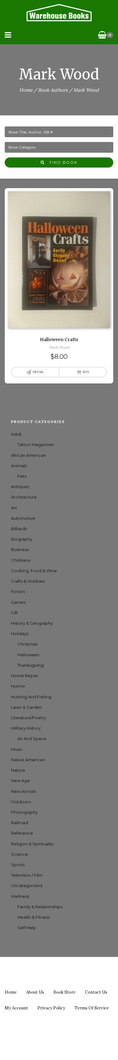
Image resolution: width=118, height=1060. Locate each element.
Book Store (64, 992)
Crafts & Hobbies (28, 581)
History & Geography (32, 623)
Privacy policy (51, 1008)
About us (35, 992)
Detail (38, 372)
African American (28, 455)
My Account (16, 1008)
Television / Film (26, 875)
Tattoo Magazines (35, 444)
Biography (21, 539)
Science (19, 854)
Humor (18, 686)
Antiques (20, 486)
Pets (21, 476)
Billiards (19, 528)
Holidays (19, 633)
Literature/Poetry (28, 717)
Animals (19, 465)
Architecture (24, 496)
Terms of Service (92, 1008)
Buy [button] (86, 372)
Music (17, 749)
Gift (14, 612)
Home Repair (24, 675)
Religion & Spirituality (32, 843)
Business (20, 549)
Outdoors (21, 801)
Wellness (20, 896)
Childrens (20, 560)
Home (25, 90)
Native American (28, 759)
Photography (24, 812)
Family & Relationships (39, 906)
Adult (16, 434)
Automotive (23, 518)
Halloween (28, 654)
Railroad (19, 822)
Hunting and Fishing (31, 696)
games (18, 602)
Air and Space (31, 738)
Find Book (61, 162)
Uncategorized (26, 885)
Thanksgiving (30, 665)
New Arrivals (23, 791)
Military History (26, 728)
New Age (20, 780)
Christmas (27, 643)
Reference (22, 833)
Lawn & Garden (26, 707)
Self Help (26, 927)
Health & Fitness (33, 917)
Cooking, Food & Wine (34, 570)
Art (14, 507)
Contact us (96, 992)
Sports (18, 864)
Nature (18, 770)
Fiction (18, 591)
